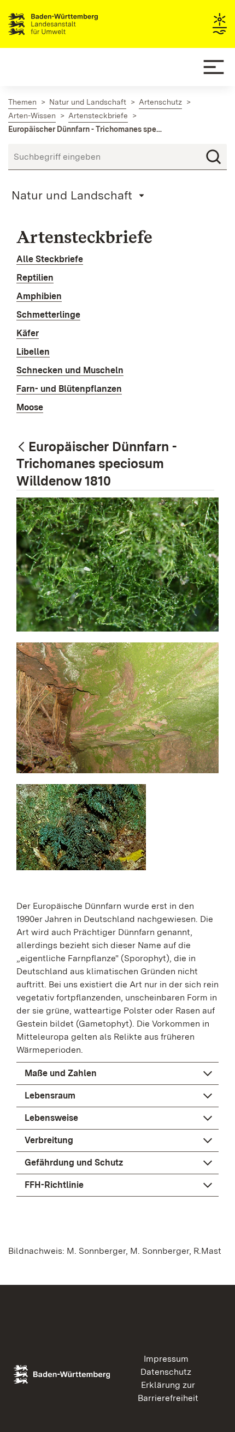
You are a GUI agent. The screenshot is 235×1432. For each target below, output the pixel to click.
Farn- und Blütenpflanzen (69, 389)
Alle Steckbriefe (49, 259)
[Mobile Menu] (214, 67)
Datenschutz (165, 1372)
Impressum (166, 1359)
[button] (117, 1073)
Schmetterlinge (48, 315)
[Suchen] (214, 157)
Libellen (33, 352)
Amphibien (39, 296)
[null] (22, 447)
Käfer (27, 333)
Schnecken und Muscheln (70, 370)
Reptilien (35, 277)
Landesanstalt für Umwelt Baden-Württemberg (72, 24)
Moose (29, 407)
